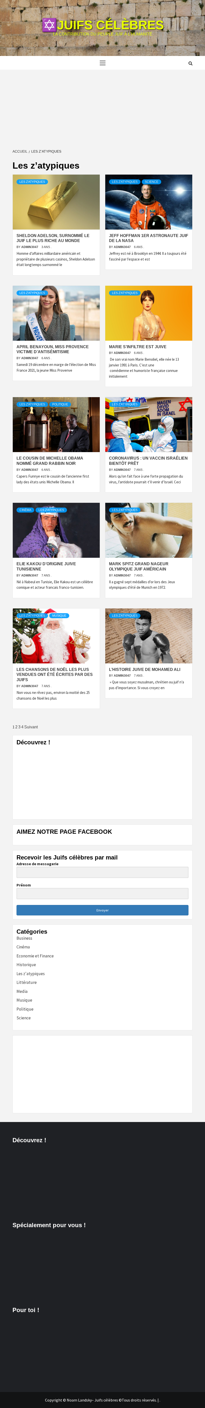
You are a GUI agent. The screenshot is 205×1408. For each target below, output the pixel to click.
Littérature (26, 982)
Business (24, 938)
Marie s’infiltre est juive (137, 347)
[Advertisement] (102, 107)
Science (151, 182)
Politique (60, 404)
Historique (26, 964)
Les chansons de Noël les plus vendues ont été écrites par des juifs (54, 674)
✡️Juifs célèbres (103, 25)
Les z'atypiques (32, 182)
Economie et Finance (35, 956)
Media (22, 991)
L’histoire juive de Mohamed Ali (144, 669)
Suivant (31, 727)
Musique (59, 615)
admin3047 (30, 247)
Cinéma (25, 510)
